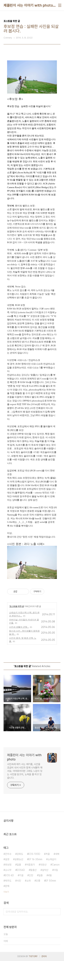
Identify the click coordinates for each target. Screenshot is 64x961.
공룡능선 (19, 859)
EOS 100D (34, 854)
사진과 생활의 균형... (19, 627)
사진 (19, 880)
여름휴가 (30, 864)
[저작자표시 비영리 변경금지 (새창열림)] (49, 591)
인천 (31, 875)
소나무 (8, 870)
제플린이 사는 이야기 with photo (28, 5)
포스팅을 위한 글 (16, 606)
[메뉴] (59, 5)
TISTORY (33, 956)
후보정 (8, 864)
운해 (7, 886)
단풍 (38, 880)
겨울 (48, 854)
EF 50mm (51, 880)
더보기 (6, 892)
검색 (57, 911)
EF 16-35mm (35, 859)
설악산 (45, 870)
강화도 (20, 854)
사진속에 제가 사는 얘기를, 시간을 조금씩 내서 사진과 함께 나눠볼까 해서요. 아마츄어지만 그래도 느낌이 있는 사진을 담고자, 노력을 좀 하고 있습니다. (24, 771)
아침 (56, 870)
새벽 (57, 854)
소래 (28, 880)
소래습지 (52, 859)
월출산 (33, 870)
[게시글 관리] (25, 591)
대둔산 (43, 864)
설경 (7, 859)
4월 (50, 875)
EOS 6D (9, 875)
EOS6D (21, 870)
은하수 (8, 854)
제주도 (8, 880)
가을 (21, 875)
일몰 (19, 864)
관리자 (44, 956)
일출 (40, 875)
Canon (56, 864)
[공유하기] (20, 591)
